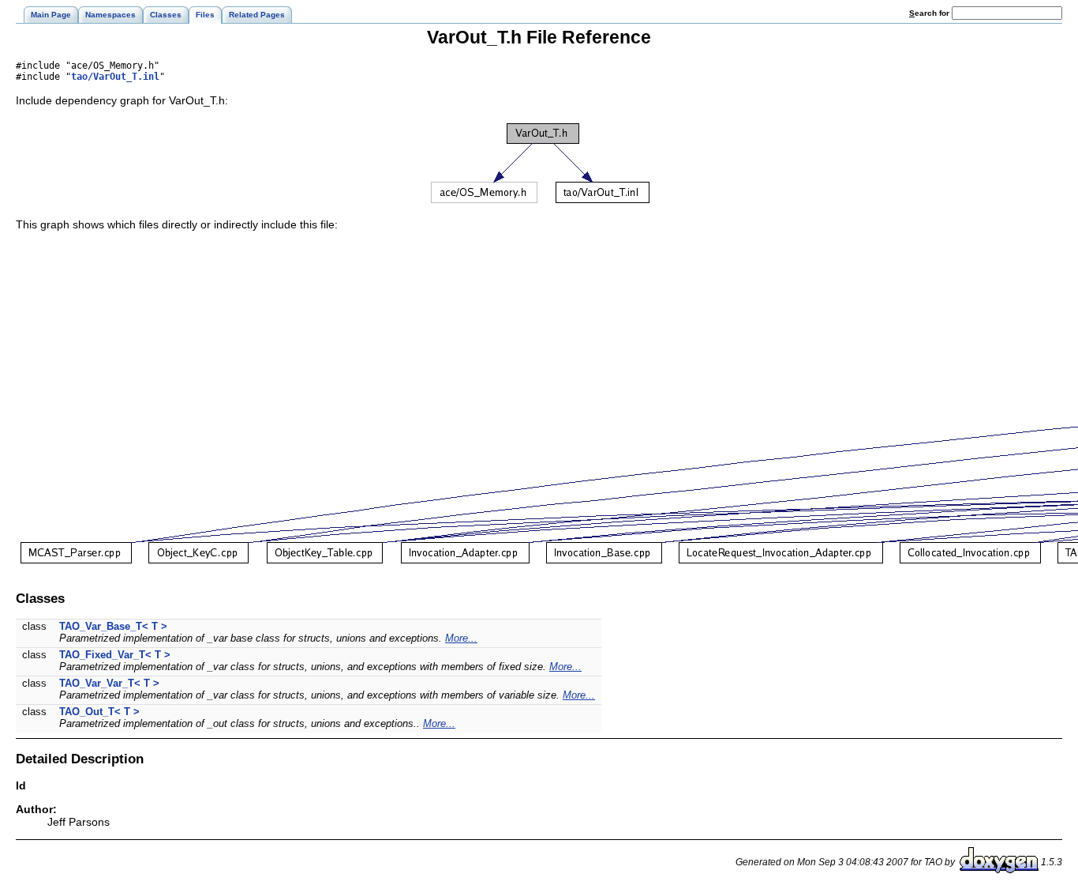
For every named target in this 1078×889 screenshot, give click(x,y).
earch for (930, 13)
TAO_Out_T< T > (99, 712)
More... (461, 638)
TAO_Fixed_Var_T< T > (114, 655)
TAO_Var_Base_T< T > (113, 626)
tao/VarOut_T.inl (115, 76)
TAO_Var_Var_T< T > (109, 683)
